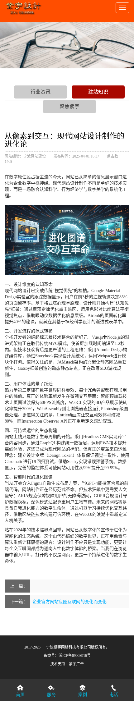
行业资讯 (40, 91)
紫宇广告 (76, 664)
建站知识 (98, 91)
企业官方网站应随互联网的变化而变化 (69, 601)
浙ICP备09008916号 (75, 655)
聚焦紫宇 (69, 106)
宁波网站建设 (34, 156)
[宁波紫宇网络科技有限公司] (23, 6)
